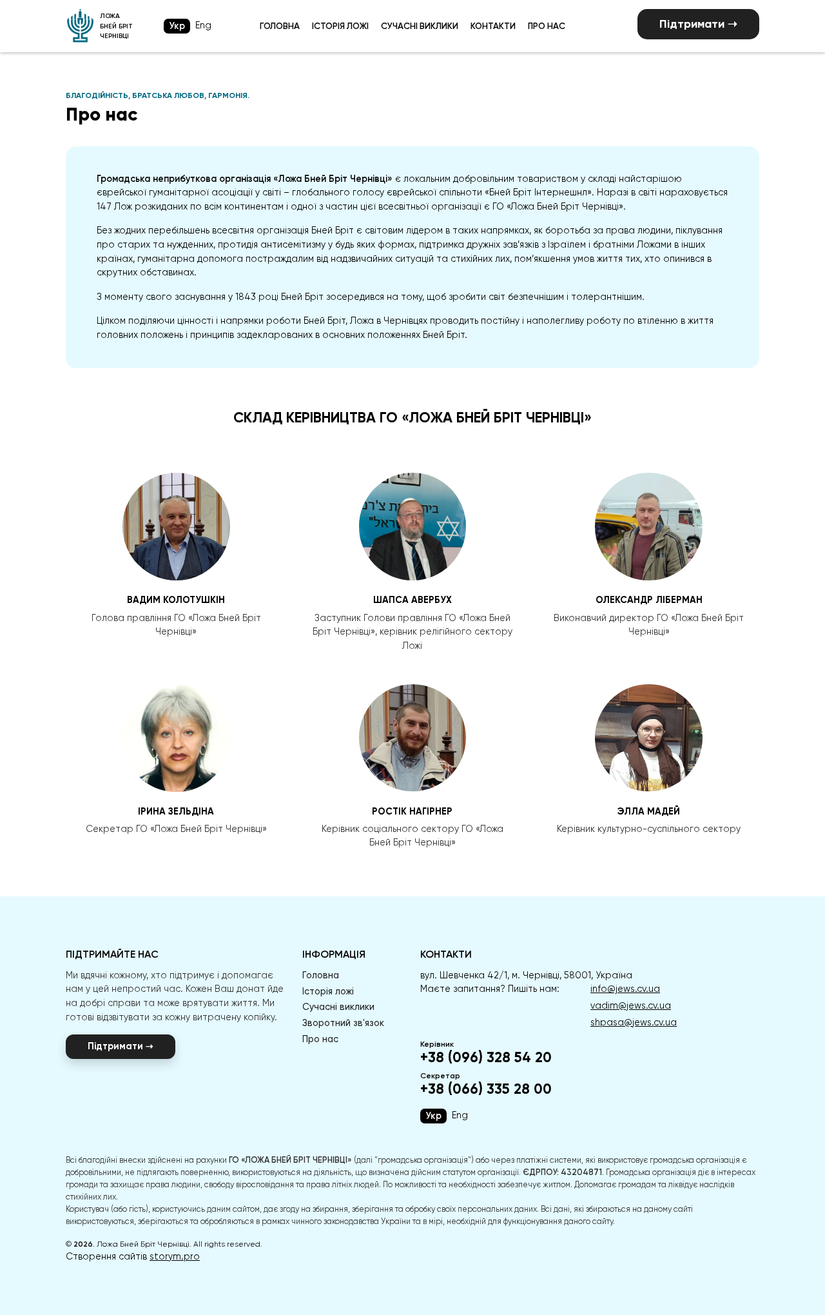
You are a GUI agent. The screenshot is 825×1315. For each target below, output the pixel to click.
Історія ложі (340, 26)
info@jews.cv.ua (625, 989)
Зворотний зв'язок (343, 1023)
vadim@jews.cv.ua (630, 1005)
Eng (203, 25)
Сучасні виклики (419, 26)
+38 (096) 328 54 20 (486, 1057)
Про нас (546, 26)
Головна (280, 26)
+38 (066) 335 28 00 (486, 1089)
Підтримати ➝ (698, 24)
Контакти (493, 26)
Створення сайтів (133, 1256)
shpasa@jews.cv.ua (633, 1022)
